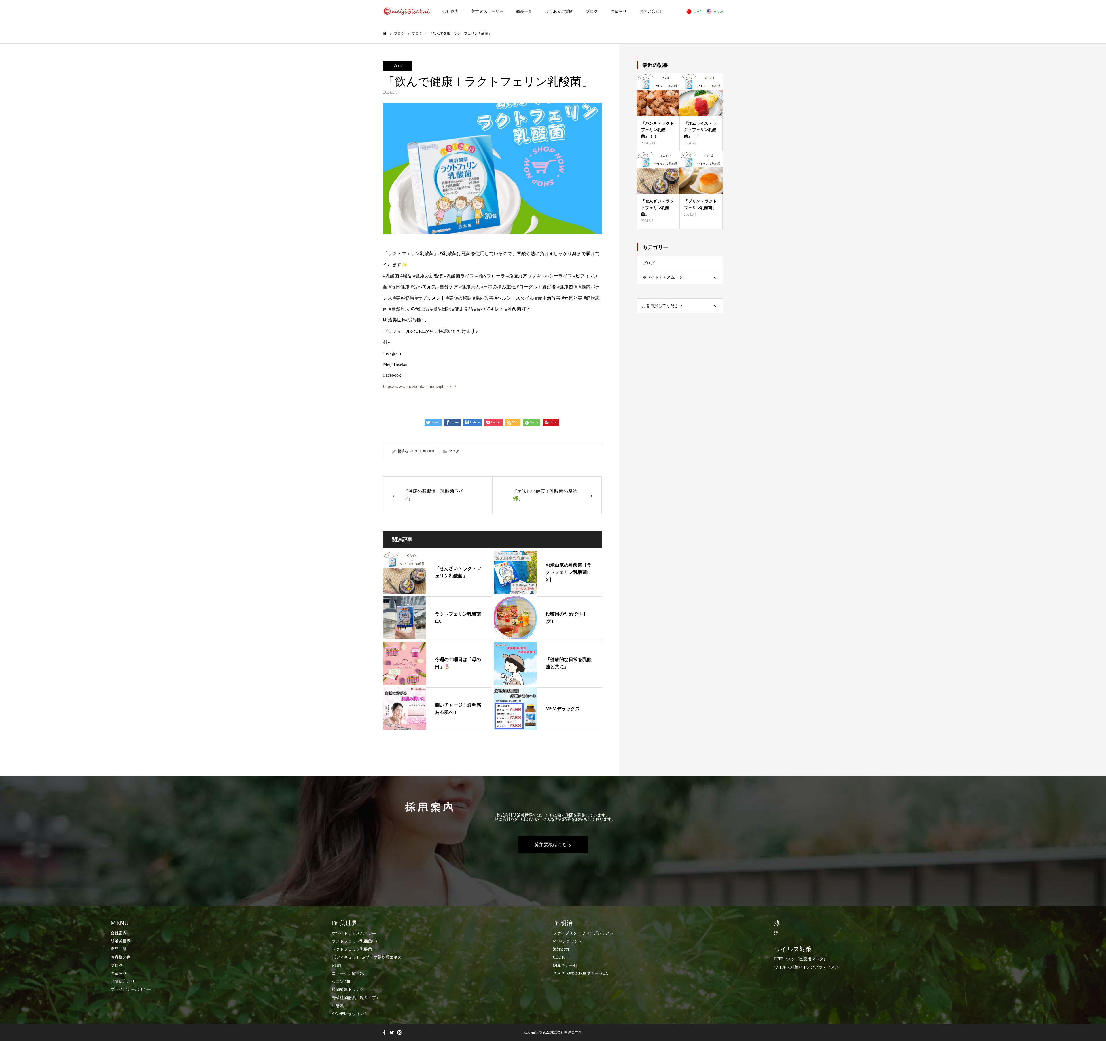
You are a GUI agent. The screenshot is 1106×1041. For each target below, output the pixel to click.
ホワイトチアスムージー (665, 277)
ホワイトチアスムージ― (354, 933)
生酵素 (338, 1006)
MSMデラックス (567, 941)
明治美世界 (121, 941)
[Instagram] (399, 1032)
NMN (336, 965)
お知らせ (619, 11)
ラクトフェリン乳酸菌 (352, 949)
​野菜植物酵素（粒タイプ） (356, 997)
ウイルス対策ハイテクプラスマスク (806, 967)
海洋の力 (561, 949)
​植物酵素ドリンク (348, 989)
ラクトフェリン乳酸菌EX (355, 941)
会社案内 (450, 11)
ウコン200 (341, 981)
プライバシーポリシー (131, 989)
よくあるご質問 (559, 11)
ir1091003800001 (422, 451)
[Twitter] (392, 1032)
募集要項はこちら (553, 844)
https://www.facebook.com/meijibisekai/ (419, 386)
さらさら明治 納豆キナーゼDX (580, 973)
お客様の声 (121, 957)
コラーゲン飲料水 (348, 973)
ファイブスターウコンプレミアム (583, 933)
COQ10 (559, 957)
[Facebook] (384, 1032)
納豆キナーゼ (565, 965)
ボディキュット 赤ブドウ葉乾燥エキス (367, 957)
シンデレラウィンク (350, 1014)
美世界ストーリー (487, 11)
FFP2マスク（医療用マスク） (800, 959)
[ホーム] (385, 33)
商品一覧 (524, 11)
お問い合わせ (651, 11)
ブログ (592, 11)
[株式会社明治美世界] (406, 11)
